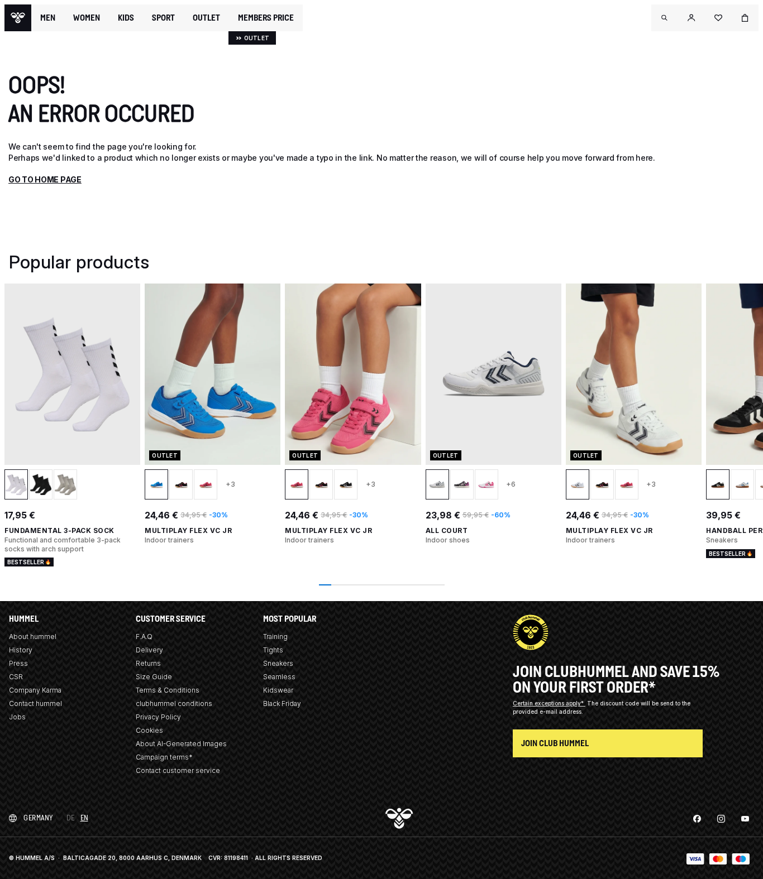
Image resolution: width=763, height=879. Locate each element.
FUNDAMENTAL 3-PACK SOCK (59, 530)
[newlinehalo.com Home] (17, 17)
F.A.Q (144, 636)
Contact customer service (178, 770)
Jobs (17, 717)
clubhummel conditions (174, 703)
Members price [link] (266, 17)
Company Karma (35, 690)
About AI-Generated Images (181, 743)
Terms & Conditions (167, 690)
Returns (148, 663)
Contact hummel (35, 703)
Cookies (149, 730)
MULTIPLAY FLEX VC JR (188, 530)
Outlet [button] (206, 17)
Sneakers (278, 663)
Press (18, 663)
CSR (16, 677)
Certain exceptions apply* (549, 703)
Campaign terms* (164, 757)
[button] (664, 17)
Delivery (149, 650)
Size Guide (154, 677)
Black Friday (282, 703)
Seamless (279, 677)
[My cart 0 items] (745, 17)
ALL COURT (447, 530)
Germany (38, 818)
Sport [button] (163, 17)
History (20, 650)
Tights (273, 650)
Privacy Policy (158, 717)
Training (275, 636)
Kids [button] (126, 17)
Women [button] (86, 17)
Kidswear (278, 690)
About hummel (32, 636)
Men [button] (47, 17)
